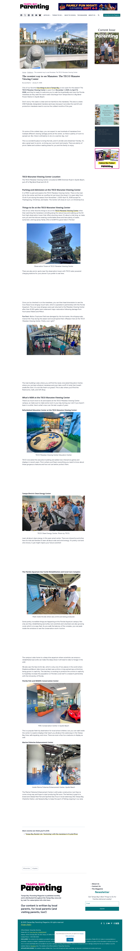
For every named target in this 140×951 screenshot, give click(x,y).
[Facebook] (21, 15)
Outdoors (30, 72)
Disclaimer (33, 946)
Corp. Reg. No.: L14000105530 (38, 932)
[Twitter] (25, 15)
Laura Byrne (27, 83)
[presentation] (107, 48)
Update (34, 868)
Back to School (70, 15)
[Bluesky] (40, 15)
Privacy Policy (26, 925)
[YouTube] (36, 15)
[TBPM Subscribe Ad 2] (107, 158)
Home (24, 72)
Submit (102, 909)
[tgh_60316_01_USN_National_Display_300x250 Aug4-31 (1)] (107, 137)
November (26, 868)
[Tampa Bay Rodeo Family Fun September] (87, 6)
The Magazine (82, 15)
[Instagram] (28, 15)
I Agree (70, 940)
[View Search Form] (98, 15)
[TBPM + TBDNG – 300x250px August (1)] (107, 115)
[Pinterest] (32, 15)
